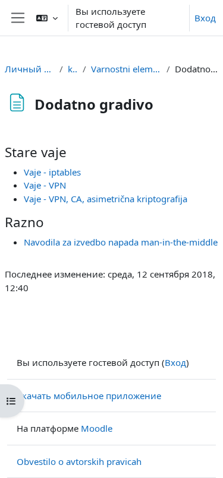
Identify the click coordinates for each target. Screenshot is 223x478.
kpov (73, 69)
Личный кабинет (30, 69)
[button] (47, 18)
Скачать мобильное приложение (89, 395)
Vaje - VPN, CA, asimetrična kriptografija (105, 199)
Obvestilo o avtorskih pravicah (79, 461)
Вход (205, 18)
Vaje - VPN (45, 185)
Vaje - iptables (52, 172)
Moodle (96, 428)
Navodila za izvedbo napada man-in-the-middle (121, 242)
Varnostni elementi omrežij (126, 69)
